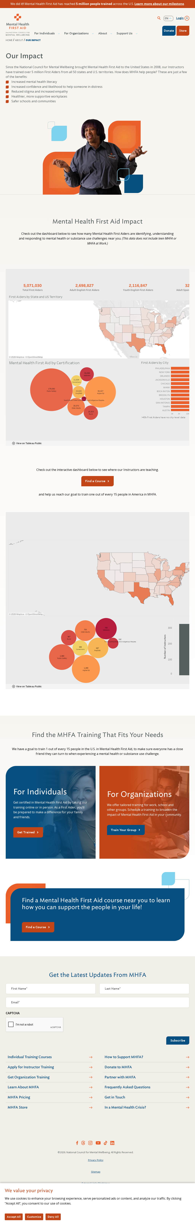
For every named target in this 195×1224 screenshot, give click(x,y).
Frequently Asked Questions (127, 1087)
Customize (34, 1216)
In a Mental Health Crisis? (125, 1107)
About (19, 40)
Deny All (53, 1216)
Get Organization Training (29, 1077)
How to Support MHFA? (124, 1057)
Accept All (14, 1216)
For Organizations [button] (76, 33)
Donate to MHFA (118, 1067)
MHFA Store (17, 1107)
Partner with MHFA (120, 1077)
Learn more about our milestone (159, 4)
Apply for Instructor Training (31, 1067)
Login (180, 18)
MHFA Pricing (19, 1097)
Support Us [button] (124, 33)
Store (183, 31)
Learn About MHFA (23, 1087)
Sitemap (95, 1171)
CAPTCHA (13, 1013)
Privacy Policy (95, 1160)
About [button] (102, 33)
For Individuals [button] (44, 33)
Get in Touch (115, 1097)
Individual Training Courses (30, 1057)
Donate (169, 31)
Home (9, 40)
